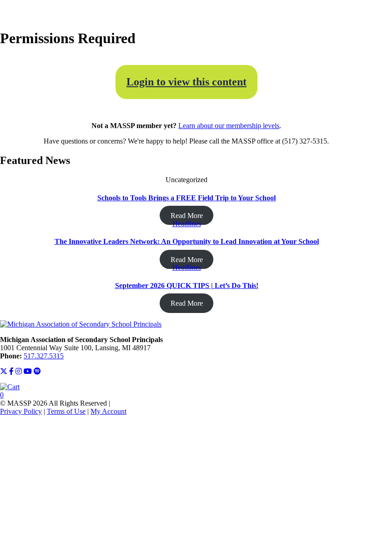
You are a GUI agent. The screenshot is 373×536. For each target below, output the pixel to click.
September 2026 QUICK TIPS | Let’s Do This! (186, 285)
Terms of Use (66, 411)
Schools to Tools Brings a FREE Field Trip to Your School (186, 198)
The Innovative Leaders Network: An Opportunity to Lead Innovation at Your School (187, 241)
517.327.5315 (44, 356)
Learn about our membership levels (228, 125)
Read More (187, 215)
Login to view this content (186, 82)
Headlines (186, 224)
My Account (108, 411)
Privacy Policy (21, 411)
